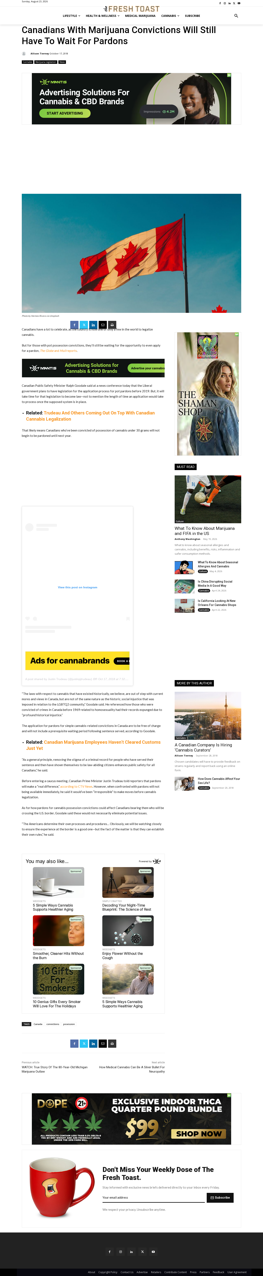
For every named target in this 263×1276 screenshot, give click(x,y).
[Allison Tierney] (24, 54)
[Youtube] (153, 1252)
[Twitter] (84, 325)
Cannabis (27, 62)
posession (69, 1024)
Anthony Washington (187, 538)
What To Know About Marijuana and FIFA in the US (205, 531)
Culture (179, 521)
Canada (38, 1024)
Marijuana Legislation (46, 62)
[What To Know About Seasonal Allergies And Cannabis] (185, 567)
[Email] (103, 325)
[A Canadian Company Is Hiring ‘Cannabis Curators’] (208, 716)
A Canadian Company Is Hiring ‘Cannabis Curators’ (203, 747)
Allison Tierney (40, 53)
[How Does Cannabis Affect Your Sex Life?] (185, 784)
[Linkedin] (93, 325)
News (62, 62)
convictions (52, 1024)
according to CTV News (76, 786)
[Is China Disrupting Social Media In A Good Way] (185, 586)
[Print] (112, 325)
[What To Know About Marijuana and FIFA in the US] (208, 499)
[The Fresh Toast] (131, 9)
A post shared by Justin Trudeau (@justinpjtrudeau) (58, 679)
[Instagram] (121, 1252)
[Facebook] (74, 325)
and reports (58, 350)
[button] (236, 16)
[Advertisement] (131, 161)
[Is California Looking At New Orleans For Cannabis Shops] (185, 606)
